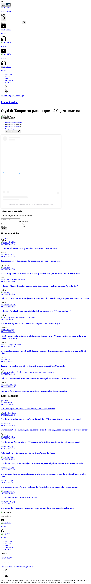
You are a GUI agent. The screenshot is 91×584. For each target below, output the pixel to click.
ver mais (4, 238)
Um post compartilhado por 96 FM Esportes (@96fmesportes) (31, 204)
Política (8, 78)
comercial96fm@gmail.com (23, 567)
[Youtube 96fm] (6, 92)
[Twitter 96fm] (6, 90)
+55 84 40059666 (7, 567)
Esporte (8, 76)
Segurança (9, 80)
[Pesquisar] (24, 22)
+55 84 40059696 (7, 558)
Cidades (8, 82)
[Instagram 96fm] (6, 86)
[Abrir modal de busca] (3, 18)
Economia (8, 74)
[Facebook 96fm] (5, 88)
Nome (24, 224)
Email (24, 226)
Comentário (24, 222)
